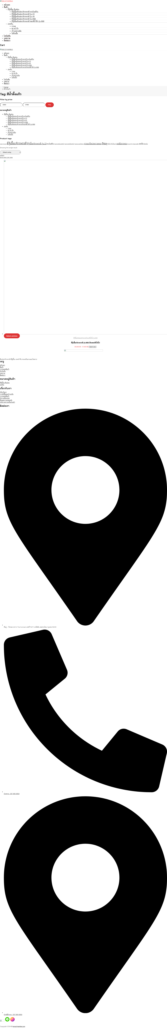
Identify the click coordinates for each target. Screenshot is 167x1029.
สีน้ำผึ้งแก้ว (113, 144)
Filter (49, 105)
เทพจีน (6, 126)
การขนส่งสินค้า (4, 369)
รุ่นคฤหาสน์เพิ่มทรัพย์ (69, 144)
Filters (2, 155)
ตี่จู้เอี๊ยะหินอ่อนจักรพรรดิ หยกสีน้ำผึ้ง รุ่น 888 (21, 124)
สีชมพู (104, 143)
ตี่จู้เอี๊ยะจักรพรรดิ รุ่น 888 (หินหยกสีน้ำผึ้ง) (85, 343)
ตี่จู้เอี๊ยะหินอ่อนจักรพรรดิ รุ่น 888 (18, 122)
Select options (11, 336)
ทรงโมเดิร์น (50, 144)
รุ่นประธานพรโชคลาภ (79, 144)
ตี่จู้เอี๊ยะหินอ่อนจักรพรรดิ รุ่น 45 (17, 120)
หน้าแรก (2, 365)
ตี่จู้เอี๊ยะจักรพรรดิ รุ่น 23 (36, 143)
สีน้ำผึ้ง (109, 144)
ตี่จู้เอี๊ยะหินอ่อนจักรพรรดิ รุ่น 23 (17, 118)
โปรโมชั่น (3, 371)
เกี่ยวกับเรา (3, 392)
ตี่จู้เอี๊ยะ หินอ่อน (8, 114)
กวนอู (9, 128)
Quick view (92, 347)
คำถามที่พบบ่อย (5, 398)
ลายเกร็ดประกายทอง (93, 143)
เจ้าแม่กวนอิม (12, 132)
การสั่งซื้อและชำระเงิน (6, 394)
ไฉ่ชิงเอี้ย (10, 134)
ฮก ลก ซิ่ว (11, 130)
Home (6, 87)
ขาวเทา (4, 144)
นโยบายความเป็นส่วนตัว (7, 402)
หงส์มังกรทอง (121, 143)
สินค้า (1, 367)
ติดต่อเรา (2, 375)
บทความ (2, 373)
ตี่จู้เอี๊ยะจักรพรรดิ (17, 143)
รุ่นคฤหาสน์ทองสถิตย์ (59, 144)
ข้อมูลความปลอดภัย (6, 400)
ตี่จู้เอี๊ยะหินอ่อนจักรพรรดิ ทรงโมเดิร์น (19, 116)
